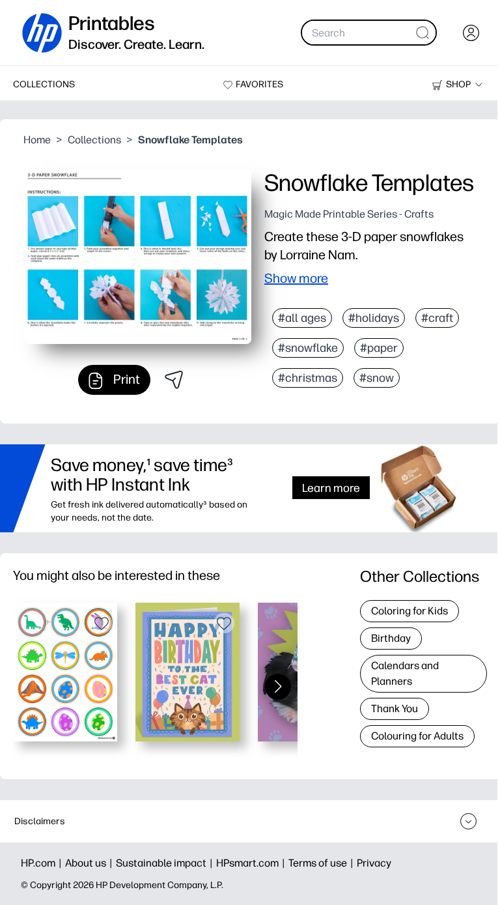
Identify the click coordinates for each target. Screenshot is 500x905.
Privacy (374, 863)
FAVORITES (259, 84)
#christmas (307, 378)
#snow (376, 378)
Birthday (391, 638)
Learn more (331, 488)
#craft (437, 318)
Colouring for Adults (417, 736)
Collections (94, 140)
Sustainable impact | (166, 863)
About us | (90, 863)
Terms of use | (322, 863)
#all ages (302, 318)
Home (37, 140)
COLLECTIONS (44, 84)
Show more (296, 278)
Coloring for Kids (409, 611)
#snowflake (308, 348)
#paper (379, 348)
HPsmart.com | (252, 863)
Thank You (394, 708)
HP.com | (43, 863)
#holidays (373, 318)
